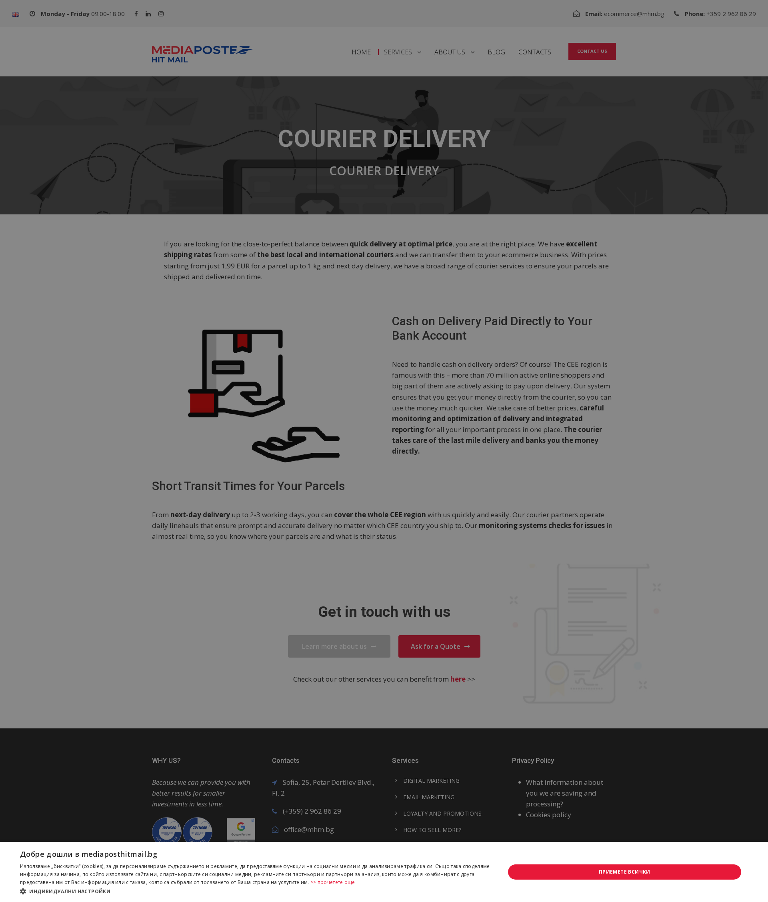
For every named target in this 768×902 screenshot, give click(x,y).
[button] (255, 891)
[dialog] (384, 872)
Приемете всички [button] (624, 871)
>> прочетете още (332, 882)
